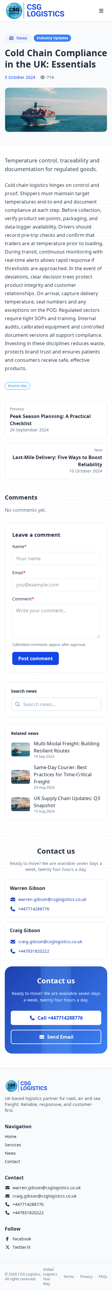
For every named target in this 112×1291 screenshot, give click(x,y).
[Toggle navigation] (101, 11)
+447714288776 (33, 909)
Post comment (35, 658)
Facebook (22, 1239)
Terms (69, 1276)
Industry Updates (52, 37)
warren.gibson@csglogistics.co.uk (52, 899)
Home (10, 1136)
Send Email (60, 1037)
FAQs (103, 1276)
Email (19, 572)
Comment (23, 599)
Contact (12, 1161)
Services (13, 1145)
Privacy (86, 1276)
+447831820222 (33, 951)
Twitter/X (21, 1247)
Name (19, 546)
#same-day (17, 385)
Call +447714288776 (60, 1018)
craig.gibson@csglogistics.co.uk (50, 941)
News (21, 38)
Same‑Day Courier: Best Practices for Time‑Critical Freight (63, 774)
